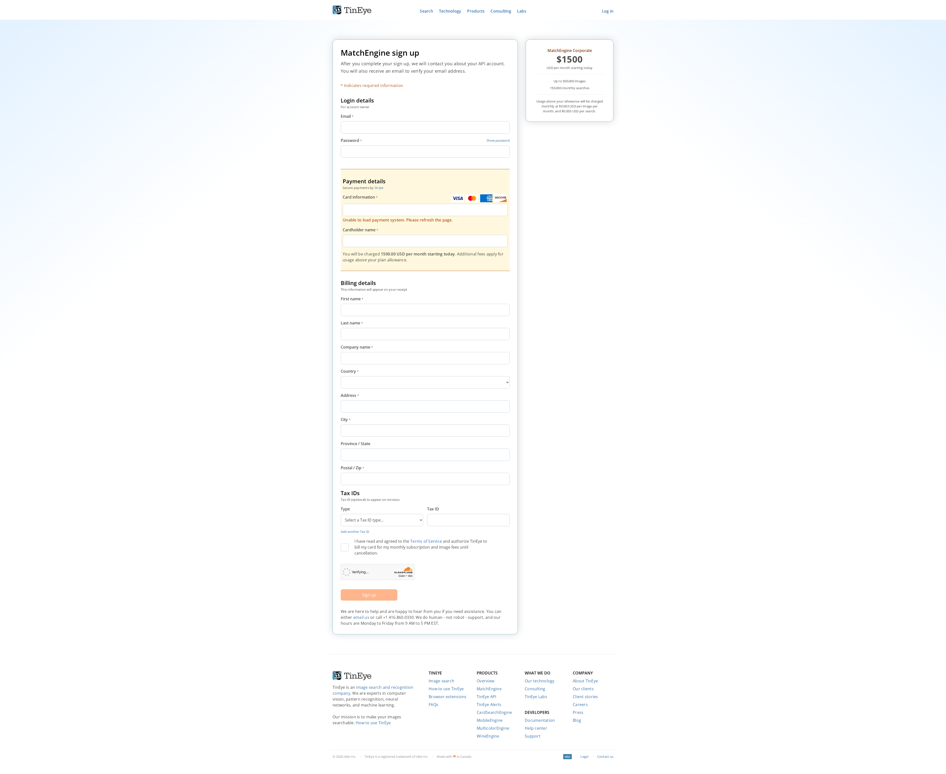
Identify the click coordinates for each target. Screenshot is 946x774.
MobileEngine (490, 720)
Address (350, 395)
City (346, 419)
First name (352, 299)
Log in (608, 11)
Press (578, 712)
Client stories (585, 696)
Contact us (605, 756)
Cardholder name (360, 230)
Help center (536, 728)
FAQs (433, 704)
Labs (521, 11)
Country (350, 371)
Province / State (355, 443)
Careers (580, 704)
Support (533, 736)
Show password (498, 140)
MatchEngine (489, 688)
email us (361, 617)
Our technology (540, 681)
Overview (485, 681)
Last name (352, 323)
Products (476, 11)
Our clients (583, 688)
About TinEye (585, 681)
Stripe (379, 187)
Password (351, 140)
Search (426, 11)
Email (347, 116)
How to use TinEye (373, 722)
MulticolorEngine (493, 728)
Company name (357, 347)
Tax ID (433, 509)
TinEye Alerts (489, 704)
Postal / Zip (352, 468)
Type (345, 509)
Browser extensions (448, 696)
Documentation (540, 720)
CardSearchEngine (494, 712)
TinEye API (486, 696)
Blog (577, 720)
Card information (360, 197)
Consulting (500, 11)
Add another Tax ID (355, 531)
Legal (584, 756)
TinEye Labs (536, 696)
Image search (441, 681)
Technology (450, 11)
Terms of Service (426, 541)
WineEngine (488, 736)
